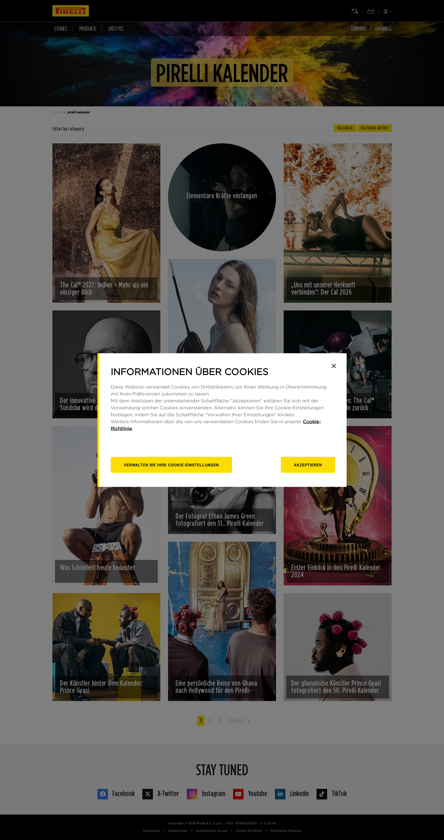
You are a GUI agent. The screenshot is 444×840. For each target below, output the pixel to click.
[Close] (334, 366)
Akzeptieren (308, 464)
